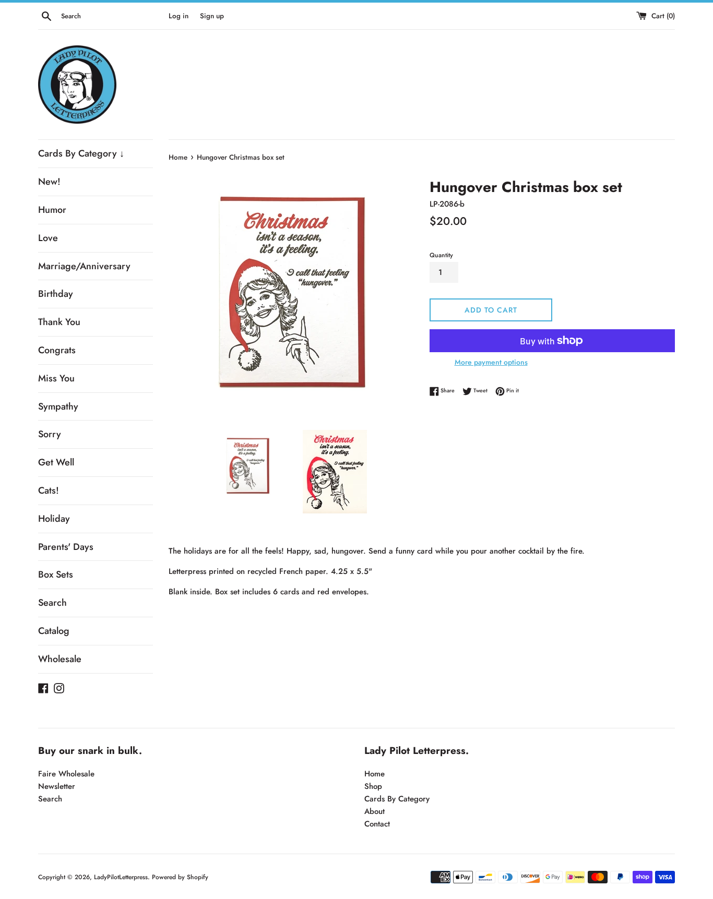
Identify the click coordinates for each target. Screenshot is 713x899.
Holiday (54, 518)
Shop (373, 786)
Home (374, 774)
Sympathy (58, 406)
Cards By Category (397, 799)
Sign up (212, 16)
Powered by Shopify (180, 877)
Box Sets (55, 574)
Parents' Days (65, 547)
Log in (178, 16)
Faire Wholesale (66, 774)
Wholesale (59, 659)
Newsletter (56, 786)
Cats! (48, 490)
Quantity (441, 255)
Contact (377, 824)
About (374, 811)
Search (52, 602)
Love (48, 238)
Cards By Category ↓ (81, 153)
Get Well (56, 462)
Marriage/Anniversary (84, 266)
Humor (52, 210)
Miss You (56, 378)
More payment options (491, 362)
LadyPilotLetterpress (121, 877)
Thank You (59, 322)
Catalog (53, 631)
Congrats (57, 350)
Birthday (55, 294)
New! (49, 181)
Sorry (49, 434)
